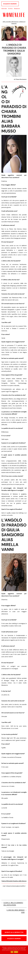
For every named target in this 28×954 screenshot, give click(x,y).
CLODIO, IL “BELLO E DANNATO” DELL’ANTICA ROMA (13, 904)
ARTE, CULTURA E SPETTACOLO (10, 21)
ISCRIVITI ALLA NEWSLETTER (14, 932)
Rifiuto (16, 952)
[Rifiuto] (26, 949)
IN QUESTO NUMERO (10, 4)
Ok (12, 952)
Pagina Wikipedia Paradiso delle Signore (14, 881)
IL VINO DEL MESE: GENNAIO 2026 (16, 911)
